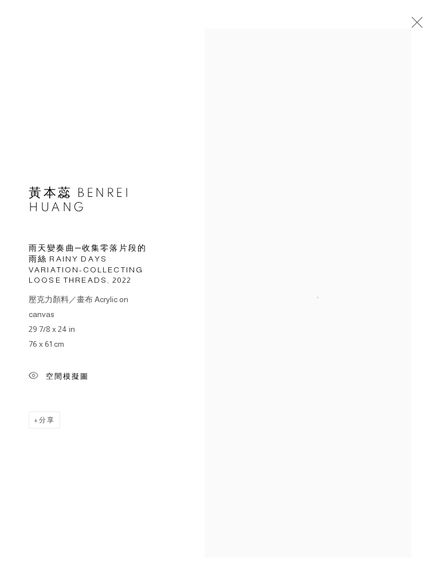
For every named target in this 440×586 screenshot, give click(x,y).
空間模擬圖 (67, 377)
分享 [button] (47, 420)
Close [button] (414, 25)
